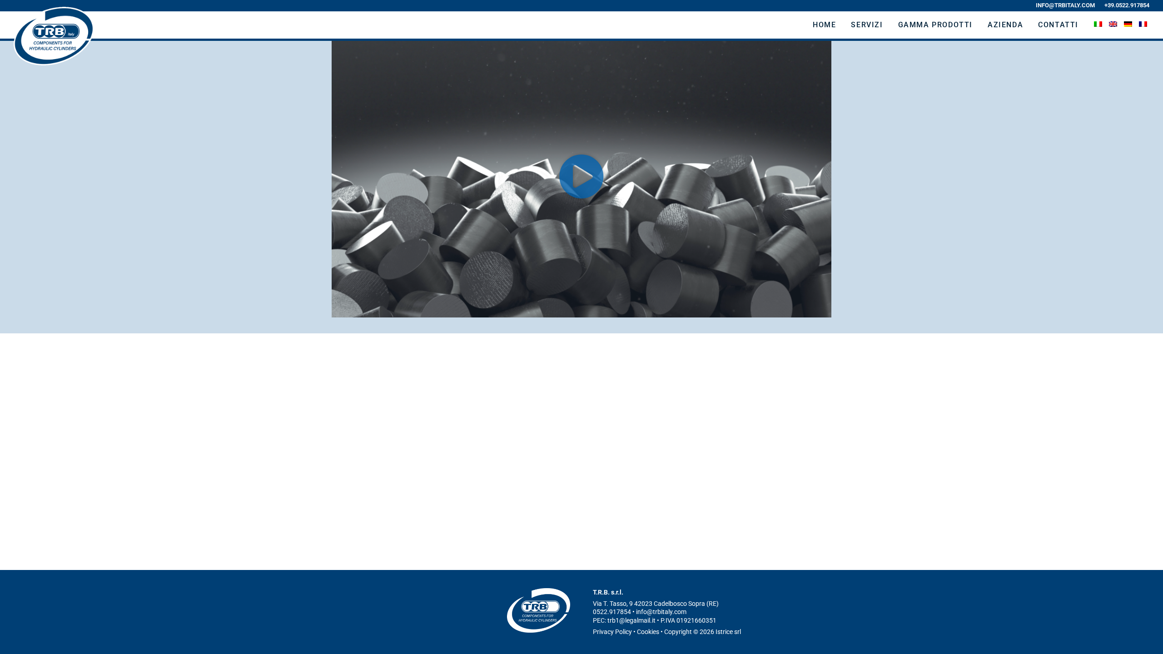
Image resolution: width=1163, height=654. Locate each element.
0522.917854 (612, 611)
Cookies (648, 631)
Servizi (867, 24)
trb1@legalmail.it (631, 620)
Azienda (1005, 24)
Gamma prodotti (935, 24)
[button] (581, 176)
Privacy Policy (612, 631)
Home (824, 24)
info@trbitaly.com (1065, 5)
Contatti (1058, 24)
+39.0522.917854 (1126, 5)
